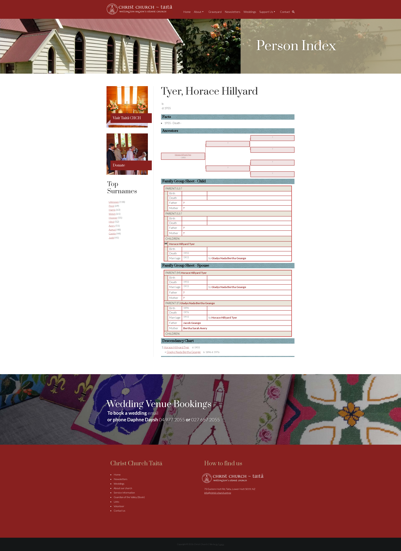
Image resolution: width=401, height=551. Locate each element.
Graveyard (214, 11)
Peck (111, 205)
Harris (112, 209)
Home (187, 11)
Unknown (114, 201)
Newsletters (232, 11)
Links (116, 501)
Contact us (119, 510)
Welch (112, 213)
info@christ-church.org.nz (217, 492)
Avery (112, 225)
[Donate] (127, 173)
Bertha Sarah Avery (195, 328)
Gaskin (112, 233)
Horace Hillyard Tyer (182, 244)
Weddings (250, 11)
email (153, 413)
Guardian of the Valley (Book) (129, 497)
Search (294, 11)
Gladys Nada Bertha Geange (197, 303)
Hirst (111, 221)
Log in (221, 544)
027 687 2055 (205, 419)
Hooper (113, 217)
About (197, 11)
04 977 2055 (172, 419)
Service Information (124, 492)
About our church (123, 488)
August (112, 229)
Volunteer (119, 506)
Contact (285, 11)
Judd (111, 237)
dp (217, 544)
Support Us (266, 11)
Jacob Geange (192, 323)
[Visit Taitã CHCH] (127, 126)
